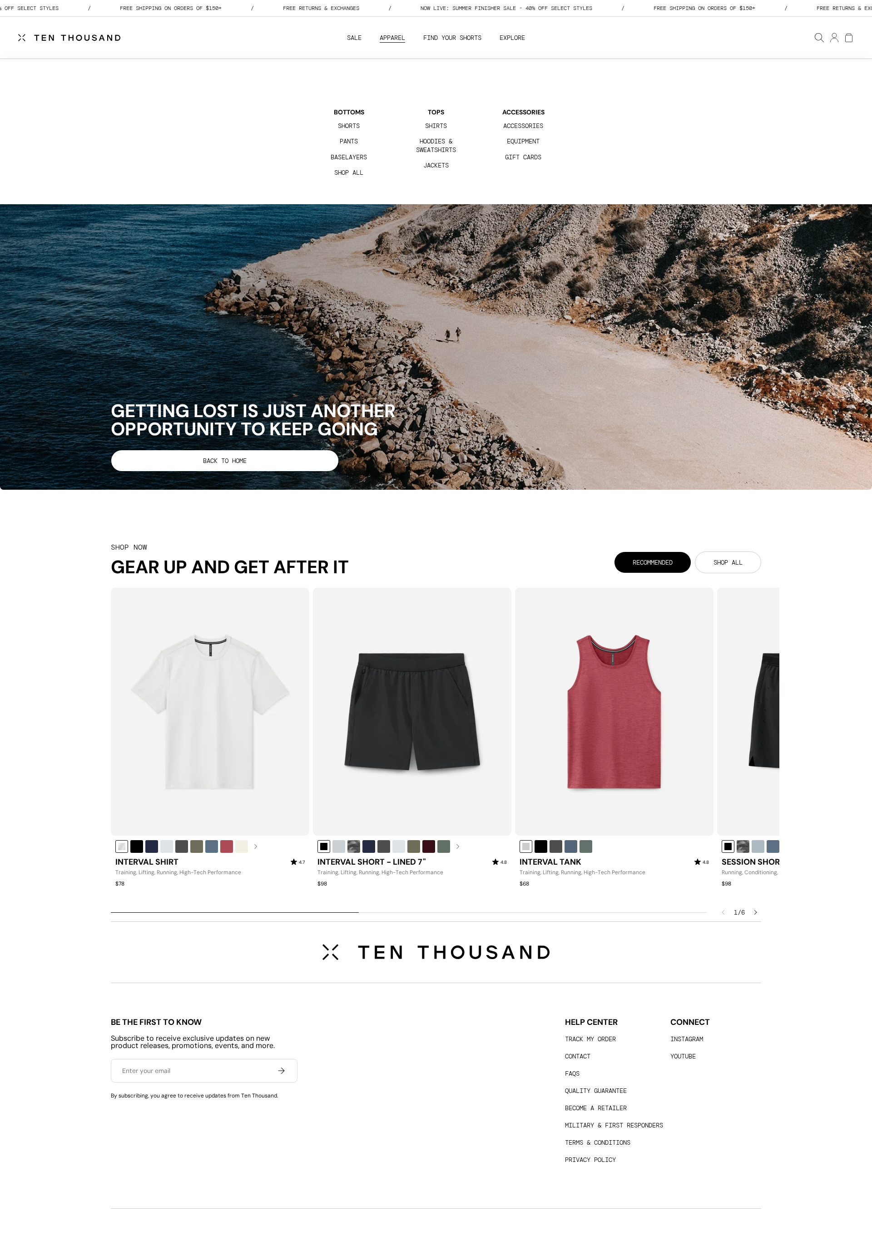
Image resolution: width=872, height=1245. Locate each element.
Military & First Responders (614, 1125)
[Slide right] (755, 912)
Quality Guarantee (596, 1091)
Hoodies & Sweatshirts (436, 145)
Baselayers (349, 157)
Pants (349, 141)
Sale (354, 38)
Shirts (436, 126)
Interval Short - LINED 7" (371, 862)
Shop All (348, 172)
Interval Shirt (146, 862)
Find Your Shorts (452, 38)
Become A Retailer (596, 1108)
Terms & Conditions (597, 1142)
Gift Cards (523, 157)
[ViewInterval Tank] (614, 712)
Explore (512, 38)
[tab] (652, 562)
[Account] (833, 37)
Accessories (523, 126)
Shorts (349, 126)
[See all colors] (256, 846)
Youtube (683, 1056)
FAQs (572, 1073)
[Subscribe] (281, 1070)
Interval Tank (550, 862)
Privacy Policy (590, 1160)
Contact (577, 1056)
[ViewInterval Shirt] (210, 712)
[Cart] (848, 37)
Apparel (392, 38)
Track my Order (590, 1039)
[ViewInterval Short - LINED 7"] (412, 712)
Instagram (686, 1039)
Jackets (436, 165)
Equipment (523, 141)
